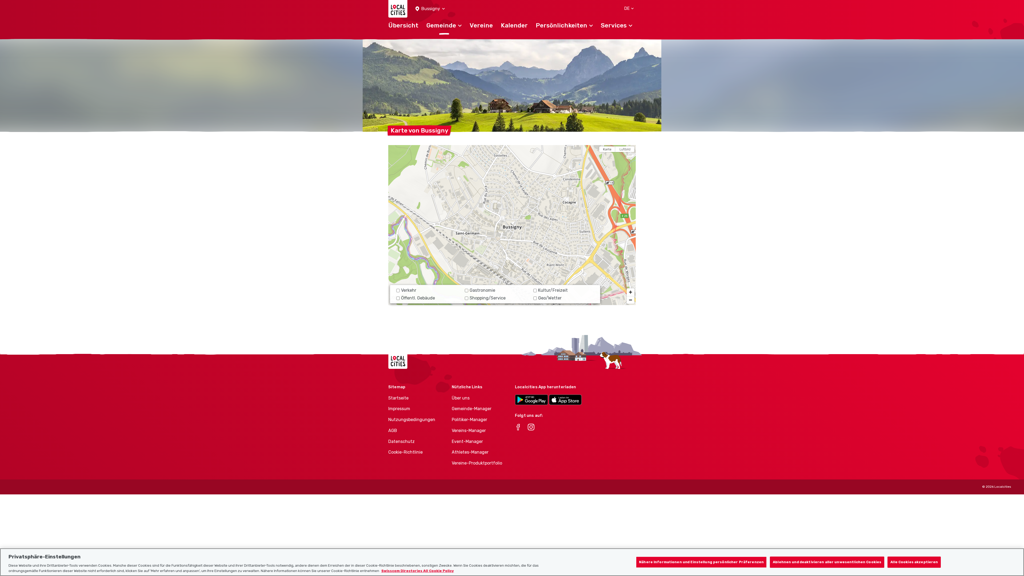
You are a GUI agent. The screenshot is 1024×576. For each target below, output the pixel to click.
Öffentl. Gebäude (418, 298)
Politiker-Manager (469, 419)
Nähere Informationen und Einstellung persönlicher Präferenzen (701, 562)
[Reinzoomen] (630, 292)
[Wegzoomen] (630, 300)
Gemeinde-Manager (471, 408)
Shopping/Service (488, 298)
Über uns (461, 398)
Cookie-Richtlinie (405, 452)
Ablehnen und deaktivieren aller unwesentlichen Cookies (827, 562)
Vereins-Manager (469, 430)
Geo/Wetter (550, 298)
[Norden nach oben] (630, 158)
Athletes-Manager (470, 452)
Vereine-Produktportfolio (477, 463)
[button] (430, 9)
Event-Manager (467, 441)
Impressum (399, 408)
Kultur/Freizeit (553, 290)
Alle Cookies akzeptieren (914, 562)
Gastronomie (482, 290)
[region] (512, 225)
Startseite (398, 398)
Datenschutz (401, 441)
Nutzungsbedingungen (411, 419)
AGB (392, 430)
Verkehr (408, 290)
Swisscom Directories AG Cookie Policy (417, 571)
